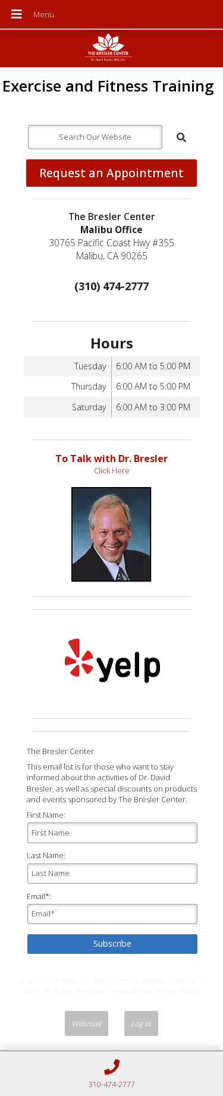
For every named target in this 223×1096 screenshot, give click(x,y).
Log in (141, 1023)
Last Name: (46, 855)
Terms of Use (129, 990)
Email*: (39, 896)
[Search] (181, 137)
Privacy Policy (176, 990)
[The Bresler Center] (111, 50)
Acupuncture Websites (54, 980)
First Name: (46, 814)
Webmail (86, 1023)
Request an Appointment (111, 173)
